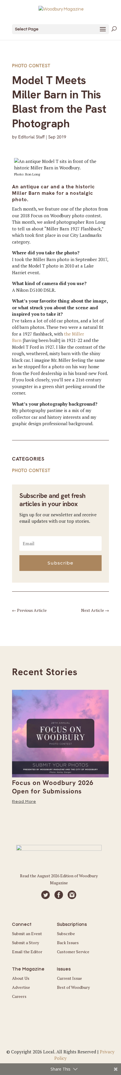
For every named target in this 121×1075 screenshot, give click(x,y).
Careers (19, 996)
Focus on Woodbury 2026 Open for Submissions (52, 787)
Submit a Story (25, 942)
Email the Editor (27, 951)
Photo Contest (31, 66)
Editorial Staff (31, 137)
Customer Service (73, 951)
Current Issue (69, 978)
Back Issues (68, 942)
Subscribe (66, 933)
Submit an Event (27, 933)
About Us (20, 978)
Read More (24, 802)
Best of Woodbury (73, 987)
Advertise (21, 987)
